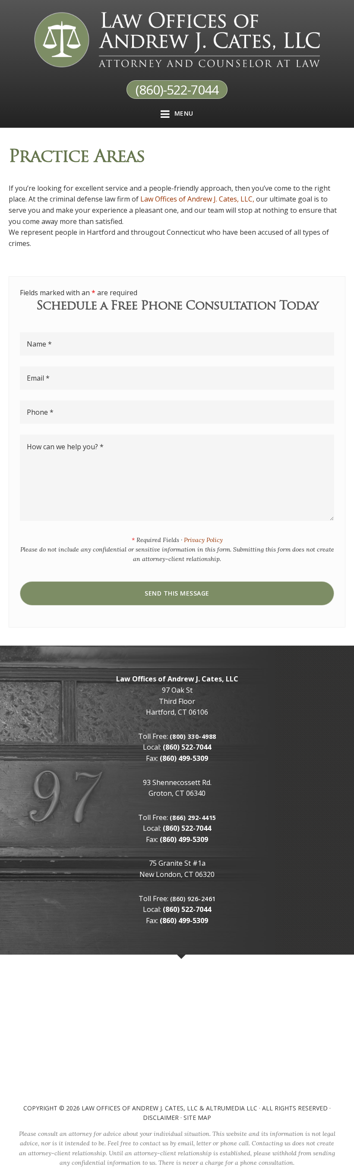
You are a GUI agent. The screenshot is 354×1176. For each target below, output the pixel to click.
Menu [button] (183, 113)
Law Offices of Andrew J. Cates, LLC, (197, 199)
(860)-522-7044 (177, 89)
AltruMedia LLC (231, 1108)
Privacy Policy (203, 540)
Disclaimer (161, 1117)
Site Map (197, 1117)
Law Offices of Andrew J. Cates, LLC (140, 1108)
